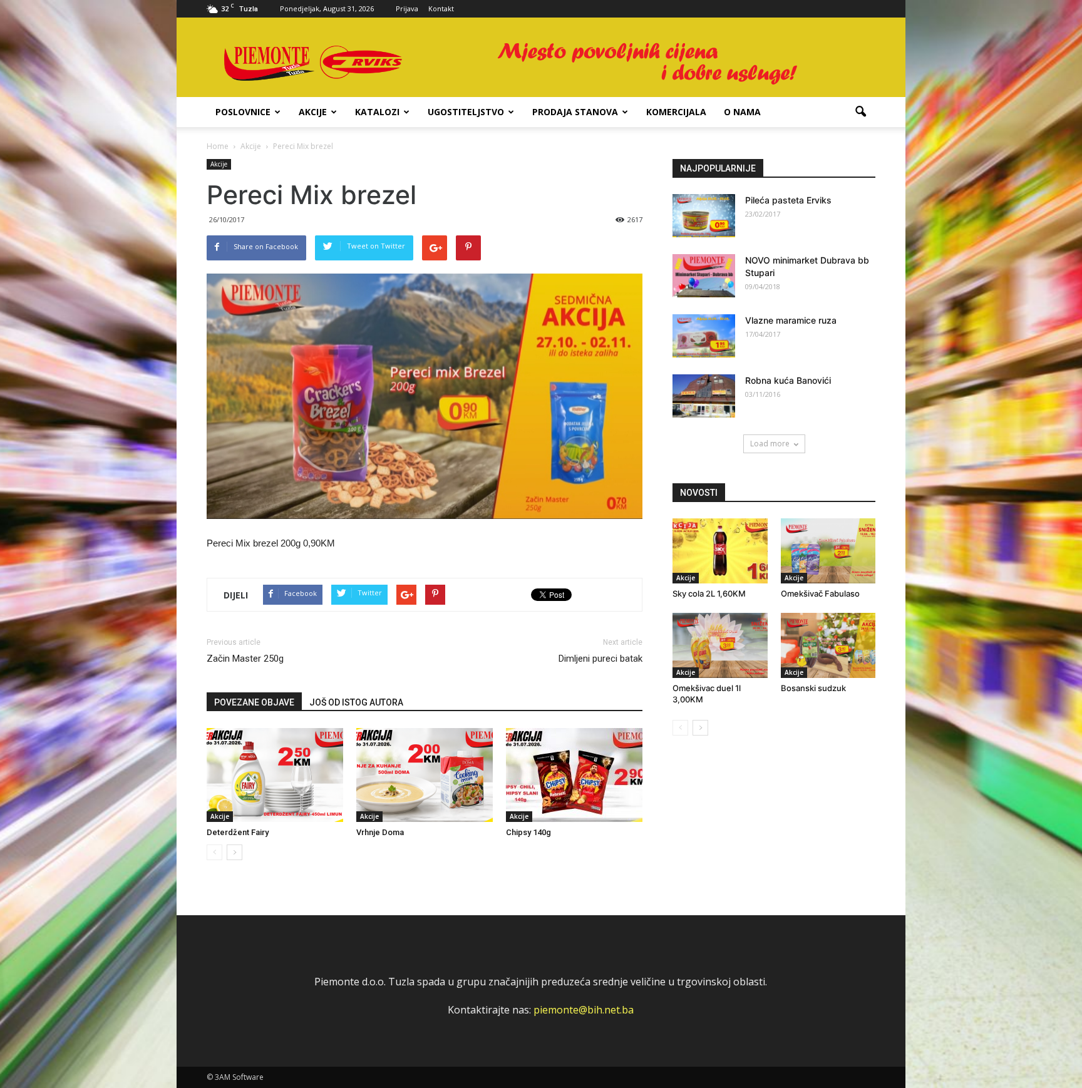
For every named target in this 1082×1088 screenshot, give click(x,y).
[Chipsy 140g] (574, 775)
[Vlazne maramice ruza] (703, 335)
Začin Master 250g (245, 658)
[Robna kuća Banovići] (703, 396)
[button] (860, 112)
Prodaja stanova (575, 112)
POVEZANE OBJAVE (254, 702)
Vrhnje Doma (380, 832)
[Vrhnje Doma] (424, 775)
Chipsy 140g (528, 832)
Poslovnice (242, 112)
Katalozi (377, 112)
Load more (770, 443)
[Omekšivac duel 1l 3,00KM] (720, 645)
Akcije (313, 112)
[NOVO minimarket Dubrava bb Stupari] (703, 275)
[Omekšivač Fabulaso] (828, 550)
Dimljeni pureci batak (600, 658)
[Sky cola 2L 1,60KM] (720, 550)
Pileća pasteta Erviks (788, 200)
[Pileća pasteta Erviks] (703, 215)
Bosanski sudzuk (813, 688)
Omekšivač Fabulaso (820, 593)
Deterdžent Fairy (238, 832)
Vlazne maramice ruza (791, 320)
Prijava (407, 8)
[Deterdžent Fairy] (275, 775)
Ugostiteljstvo (466, 112)
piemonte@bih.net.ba (583, 1010)
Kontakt (441, 8)
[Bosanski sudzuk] (828, 645)
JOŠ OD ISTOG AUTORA (356, 702)
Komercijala (676, 112)
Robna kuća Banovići (788, 380)
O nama (742, 112)
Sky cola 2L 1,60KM (709, 593)
